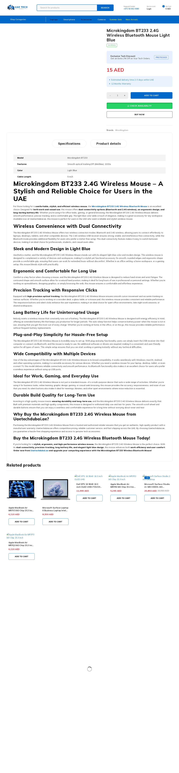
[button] (139, 106)
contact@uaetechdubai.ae (12, 596)
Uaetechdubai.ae (39, 450)
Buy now (140, 114)
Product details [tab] (108, 143)
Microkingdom (121, 130)
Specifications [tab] (69, 143)
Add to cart (151, 95)
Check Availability (141, 106)
